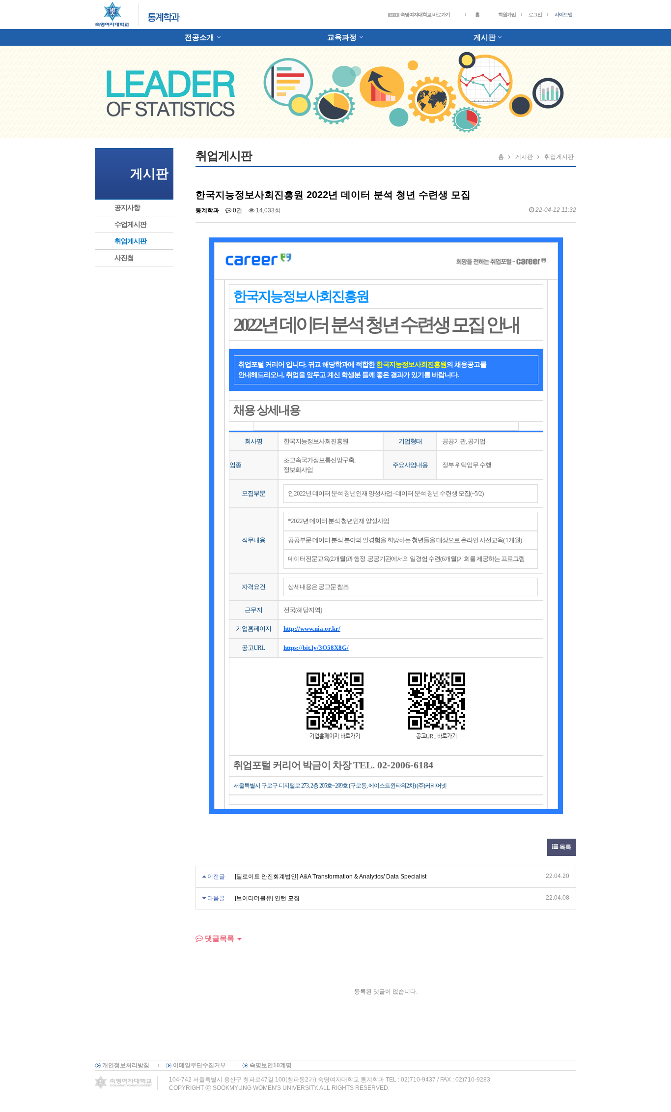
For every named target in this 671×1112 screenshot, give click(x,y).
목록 (564, 847)
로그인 (535, 14)
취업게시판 (130, 241)
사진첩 (124, 258)
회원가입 (507, 14)
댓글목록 (218, 938)
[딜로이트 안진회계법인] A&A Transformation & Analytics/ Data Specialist (330, 876)
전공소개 (199, 37)
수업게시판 (130, 224)
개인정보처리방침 (125, 1065)
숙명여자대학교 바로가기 (424, 14)
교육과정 (342, 37)
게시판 (485, 37)
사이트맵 (563, 14)
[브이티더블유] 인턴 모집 (267, 898)
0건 (236, 210)
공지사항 (127, 207)
